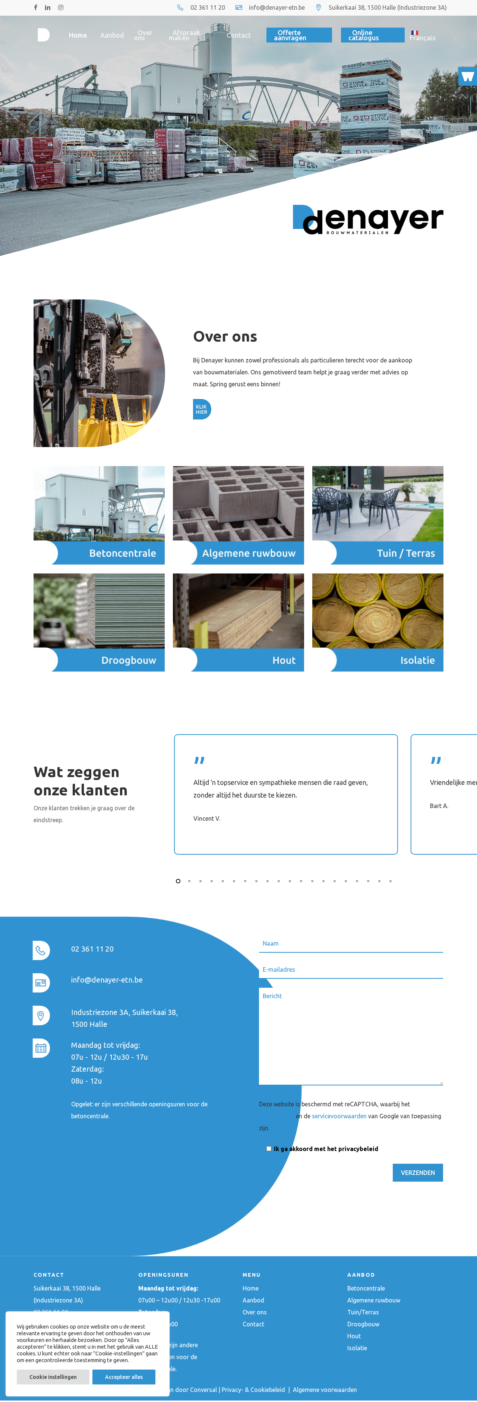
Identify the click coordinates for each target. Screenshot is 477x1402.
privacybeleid (276, 1116)
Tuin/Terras (363, 1312)
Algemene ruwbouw (373, 1300)
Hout (354, 1336)
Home (251, 1288)
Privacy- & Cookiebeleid (254, 1389)
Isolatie (357, 1348)
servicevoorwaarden (339, 1116)
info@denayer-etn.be (277, 7)
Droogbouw (363, 1324)
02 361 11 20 (207, 7)
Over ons (255, 1312)
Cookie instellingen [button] (53, 1377)
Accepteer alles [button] (124, 1377)
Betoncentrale (366, 1288)
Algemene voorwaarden (325, 1389)
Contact (253, 1324)
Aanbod (253, 1300)
